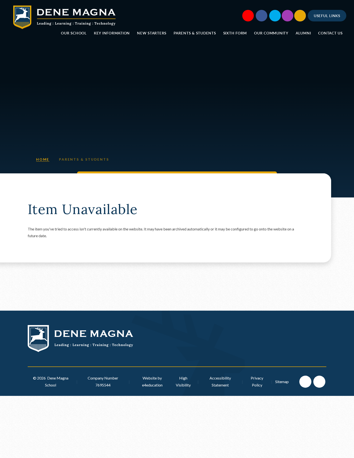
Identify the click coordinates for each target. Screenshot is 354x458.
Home (42, 159)
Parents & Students (84, 159)
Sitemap (282, 381)
